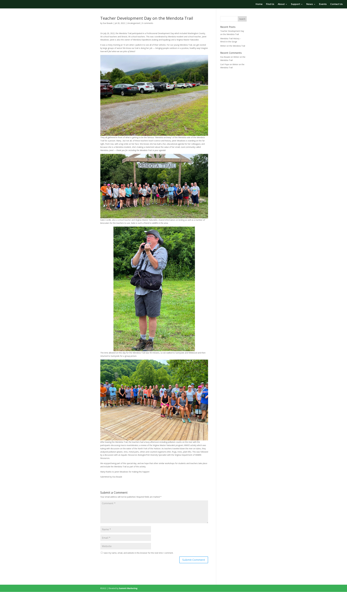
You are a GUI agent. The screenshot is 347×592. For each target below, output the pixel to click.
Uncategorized (133, 23)
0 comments (147, 23)
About (281, 4)
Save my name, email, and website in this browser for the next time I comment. (138, 553)
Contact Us (336, 4)
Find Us (270, 4)
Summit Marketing (128, 588)
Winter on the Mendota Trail (232, 46)
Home (259, 4)
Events (323, 4)
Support (295, 4)
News (309, 4)
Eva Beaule (108, 23)
